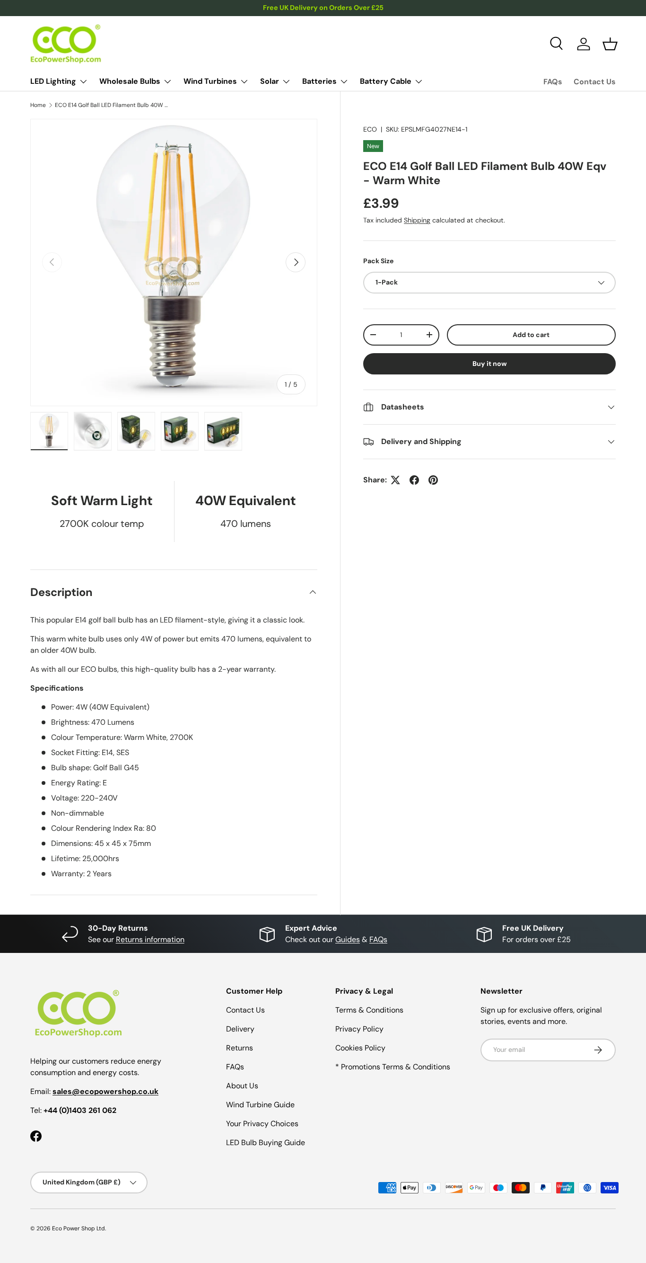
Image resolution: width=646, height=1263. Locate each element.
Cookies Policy (360, 1048)
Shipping (417, 220)
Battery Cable (385, 81)
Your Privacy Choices (262, 1124)
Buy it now (489, 363)
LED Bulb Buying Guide (265, 1142)
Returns (239, 1048)
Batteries (319, 81)
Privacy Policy (359, 1029)
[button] (610, 44)
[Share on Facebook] (414, 480)
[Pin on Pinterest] (433, 480)
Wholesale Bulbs (129, 81)
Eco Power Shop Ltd (78, 1228)
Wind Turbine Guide (260, 1105)
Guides (347, 939)
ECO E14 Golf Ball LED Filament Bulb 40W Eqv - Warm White (111, 105)
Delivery (240, 1029)
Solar (269, 81)
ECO (370, 129)
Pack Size (378, 261)
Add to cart (531, 334)
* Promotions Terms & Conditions (392, 1067)
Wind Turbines (210, 81)
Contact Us (595, 82)
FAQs (552, 82)
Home (38, 105)
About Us (242, 1086)
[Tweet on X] (395, 480)
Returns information (150, 939)
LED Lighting (53, 81)
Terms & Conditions (369, 1010)
